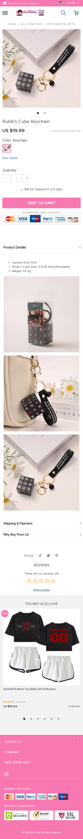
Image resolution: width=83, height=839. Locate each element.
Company (11, 752)
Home (12, 24)
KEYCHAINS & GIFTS (61, 24)
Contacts (12, 742)
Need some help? (17, 762)
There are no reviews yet (65, 131)
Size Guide (10, 158)
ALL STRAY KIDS (32, 24)
